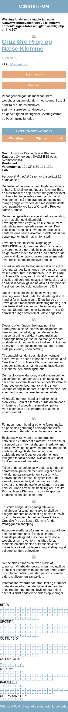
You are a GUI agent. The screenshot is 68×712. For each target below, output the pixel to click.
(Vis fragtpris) (19, 64)
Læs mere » (34, 74)
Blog (25, 706)
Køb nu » (34, 85)
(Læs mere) (9, 57)
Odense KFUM (34, 6)
